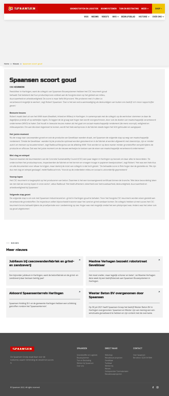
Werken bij (109, 366)
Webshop (109, 355)
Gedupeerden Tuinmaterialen (116, 371)
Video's (105, 16)
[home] (21, 9)
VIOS (86, 16)
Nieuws (16, 64)
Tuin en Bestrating (129, 8)
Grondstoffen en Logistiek (87, 355)
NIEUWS (95, 16)
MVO (114, 16)
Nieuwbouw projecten (113, 357)
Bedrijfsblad (128, 16)
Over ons (157, 16)
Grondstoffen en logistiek (84, 8)
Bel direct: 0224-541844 (142, 357)
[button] (115, 17)
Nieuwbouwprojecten (113, 374)
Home (6, 64)
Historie (143, 16)
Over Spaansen (139, 355)
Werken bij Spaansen (85, 363)
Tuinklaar (108, 363)
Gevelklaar (109, 360)
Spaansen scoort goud (32, 64)
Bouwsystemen (109, 8)
